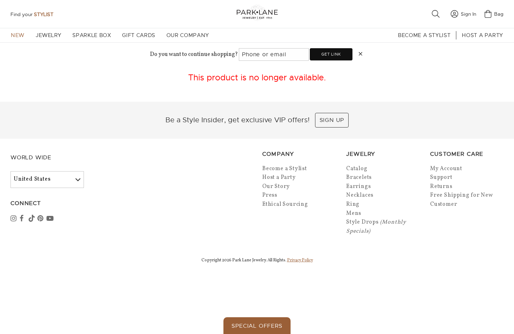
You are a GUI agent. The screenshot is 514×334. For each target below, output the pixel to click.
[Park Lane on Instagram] (14, 219)
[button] (437, 14)
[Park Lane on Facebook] (23, 219)
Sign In (468, 14)
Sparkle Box (91, 35)
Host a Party (482, 35)
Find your (31, 14)
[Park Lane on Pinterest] (41, 219)
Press (269, 195)
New (17, 35)
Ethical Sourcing (285, 204)
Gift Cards (138, 35)
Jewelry (48, 35)
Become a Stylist (424, 35)
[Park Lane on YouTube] (50, 219)
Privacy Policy (300, 260)
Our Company (187, 35)
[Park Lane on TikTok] (32, 219)
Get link (331, 54)
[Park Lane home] (257, 13)
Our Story (276, 186)
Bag (499, 14)
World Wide (30, 157)
